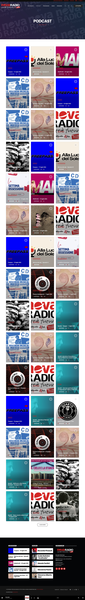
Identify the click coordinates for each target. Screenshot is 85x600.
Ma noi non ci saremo (62, 511)
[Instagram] (80, 0)
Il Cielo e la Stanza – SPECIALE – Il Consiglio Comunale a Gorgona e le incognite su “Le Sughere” (42, 485)
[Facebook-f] (59, 569)
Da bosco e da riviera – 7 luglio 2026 (67, 294)
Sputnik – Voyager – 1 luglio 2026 (66, 326)
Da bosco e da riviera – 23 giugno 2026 (68, 453)
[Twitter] (62, 569)
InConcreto (15, 592)
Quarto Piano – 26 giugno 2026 (66, 421)
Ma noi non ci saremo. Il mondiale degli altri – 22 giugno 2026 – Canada (68, 515)
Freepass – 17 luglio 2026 (39, 167)
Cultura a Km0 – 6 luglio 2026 (40, 326)
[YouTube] (76, 0)
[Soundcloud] (79, 0)
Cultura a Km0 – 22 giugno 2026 (41, 516)
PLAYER (78, 6)
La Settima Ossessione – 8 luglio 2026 (67, 262)
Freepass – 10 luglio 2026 (14, 262)
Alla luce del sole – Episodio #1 (41, 262)
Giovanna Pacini (44, 569)
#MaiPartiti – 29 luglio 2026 (65, 72)
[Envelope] (64, 569)
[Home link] (8, 6)
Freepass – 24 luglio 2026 (64, 103)
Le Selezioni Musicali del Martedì (14, 98)
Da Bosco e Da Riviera (37, 99)
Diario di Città (11, 163)
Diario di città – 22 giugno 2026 (66, 485)
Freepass (10, 68)
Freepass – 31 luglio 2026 (14, 72)
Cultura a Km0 (61, 131)
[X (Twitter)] (77, 0)
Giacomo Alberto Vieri (45, 576)
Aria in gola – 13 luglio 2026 (40, 230)
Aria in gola (35, 227)
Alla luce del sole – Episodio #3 (41, 72)
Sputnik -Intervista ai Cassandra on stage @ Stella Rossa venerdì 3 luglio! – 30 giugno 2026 (68, 358)
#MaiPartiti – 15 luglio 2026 (40, 199)
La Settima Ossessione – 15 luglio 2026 (18, 199)
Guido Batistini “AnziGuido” (44, 557)
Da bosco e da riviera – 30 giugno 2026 (43, 358)
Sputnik (59, 322)
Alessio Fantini (44, 563)
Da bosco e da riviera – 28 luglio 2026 (42, 103)
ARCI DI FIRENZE (40, 589)
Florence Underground (37, 290)
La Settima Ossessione (12, 195)
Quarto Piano (60, 417)
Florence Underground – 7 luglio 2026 (42, 294)
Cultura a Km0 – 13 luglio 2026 (66, 230)
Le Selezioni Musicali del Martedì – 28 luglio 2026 (20, 569)
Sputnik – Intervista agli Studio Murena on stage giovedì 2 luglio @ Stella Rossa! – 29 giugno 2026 (68, 389)
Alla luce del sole (36, 68)
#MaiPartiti (60, 68)
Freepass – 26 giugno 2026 (15, 421)
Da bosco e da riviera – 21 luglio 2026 (42, 135)
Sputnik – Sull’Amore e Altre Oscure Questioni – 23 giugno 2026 (17, 484)
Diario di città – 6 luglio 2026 (15, 326)
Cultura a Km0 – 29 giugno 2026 (41, 389)
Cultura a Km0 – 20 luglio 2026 (66, 135)
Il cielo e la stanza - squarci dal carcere (41, 479)
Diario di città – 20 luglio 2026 (15, 167)
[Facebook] (82, 0)
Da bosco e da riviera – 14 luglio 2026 (17, 230)
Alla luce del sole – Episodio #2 (66, 167)
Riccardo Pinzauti (45, 550)
